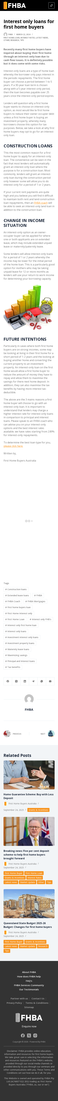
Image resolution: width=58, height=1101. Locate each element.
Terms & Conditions (37, 1002)
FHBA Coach (12, 601)
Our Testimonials (29, 989)
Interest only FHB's (40, 619)
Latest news (42, 37)
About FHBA (29, 972)
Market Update (27, 882)
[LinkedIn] (25, 681)
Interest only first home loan (21, 625)
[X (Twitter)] (16, 681)
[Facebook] (8, 681)
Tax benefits (12, 667)
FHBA (38, 595)
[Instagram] (35, 1035)
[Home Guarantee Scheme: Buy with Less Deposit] (29, 775)
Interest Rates (28, 37)
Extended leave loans (17, 595)
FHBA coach (41, 203)
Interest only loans (15, 631)
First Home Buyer (13, 873)
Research (15, 40)
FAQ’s (29, 980)
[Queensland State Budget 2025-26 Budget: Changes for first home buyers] (29, 903)
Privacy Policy (14, 1002)
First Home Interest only (18, 613)
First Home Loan (12, 37)
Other (7, 40)
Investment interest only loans (21, 637)
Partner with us (19, 998)
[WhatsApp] (42, 681)
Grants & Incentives (38, 809)
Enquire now (29, 1026)
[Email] (50, 681)
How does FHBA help (29, 976)
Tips (22, 40)
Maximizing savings (16, 655)
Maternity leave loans (17, 649)
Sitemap (29, 1007)
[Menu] (51, 5)
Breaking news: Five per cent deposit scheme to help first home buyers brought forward (26, 854)
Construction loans (16, 589)
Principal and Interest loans (20, 661)
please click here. (13, 446)
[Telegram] (33, 681)
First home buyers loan (18, 607)
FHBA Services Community (29, 985)
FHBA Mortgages (35, 601)
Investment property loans (19, 643)
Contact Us (38, 998)
